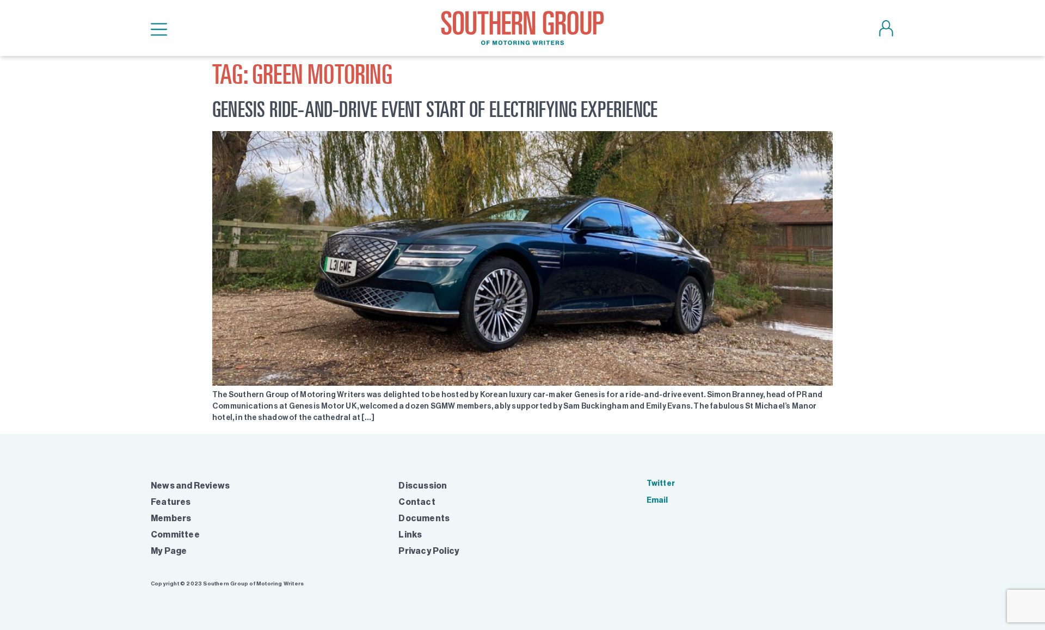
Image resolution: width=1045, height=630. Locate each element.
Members (171, 518)
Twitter (661, 483)
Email (657, 500)
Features (171, 502)
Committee (175, 534)
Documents (424, 518)
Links (410, 534)
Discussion (422, 485)
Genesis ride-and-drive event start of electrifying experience (434, 109)
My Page (169, 551)
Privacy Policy (428, 551)
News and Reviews (190, 485)
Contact (416, 502)
